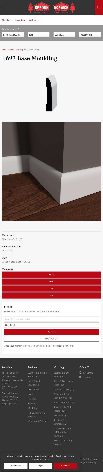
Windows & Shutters (38, 421)
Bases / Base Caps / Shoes (16, 261)
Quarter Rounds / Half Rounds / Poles (62, 432)
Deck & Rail (33, 389)
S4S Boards (61, 415)
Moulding (6, 19)
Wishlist (32, 19)
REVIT (51, 274)
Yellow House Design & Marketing (88, 460)
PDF (51, 295)
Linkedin (86, 377)
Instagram (87, 372)
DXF (51, 288)
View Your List (52, 338)
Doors (30, 394)
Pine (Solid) (7, 250)
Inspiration (20, 19)
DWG (51, 281)
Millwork (32, 403)
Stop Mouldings (64, 402)
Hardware (32, 398)
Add (53, 331)
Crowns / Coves (64, 389)
